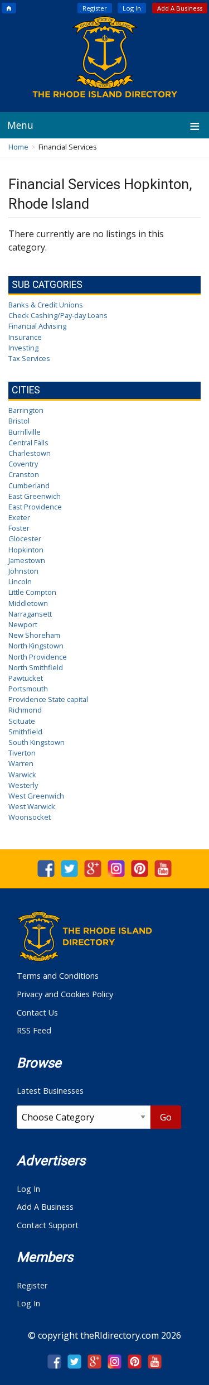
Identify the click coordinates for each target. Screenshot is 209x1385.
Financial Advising (37, 326)
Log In (132, 8)
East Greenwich (34, 496)
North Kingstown (36, 646)
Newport (22, 624)
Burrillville (24, 432)
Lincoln (20, 581)
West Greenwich (36, 796)
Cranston (23, 474)
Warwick (22, 775)
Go (166, 1117)
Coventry (23, 464)
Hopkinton (25, 550)
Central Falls (28, 442)
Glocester (24, 538)
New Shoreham (34, 635)
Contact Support (48, 1225)
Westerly (23, 785)
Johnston (23, 571)
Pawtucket (25, 678)
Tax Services (29, 358)
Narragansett (30, 614)
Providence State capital (48, 699)
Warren (20, 763)
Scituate (21, 721)
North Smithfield (35, 667)
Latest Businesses (50, 1090)
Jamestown (26, 560)
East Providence (35, 507)
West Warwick (31, 806)
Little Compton (32, 592)
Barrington (25, 410)
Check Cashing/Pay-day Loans (58, 315)
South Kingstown (36, 742)
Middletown (28, 603)
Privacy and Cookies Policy (65, 994)
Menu (20, 125)
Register (94, 8)
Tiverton (22, 753)
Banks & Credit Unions (45, 305)
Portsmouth (28, 689)
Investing (23, 348)
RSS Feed (34, 1030)
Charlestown (29, 453)
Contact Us (37, 1012)
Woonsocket (29, 817)
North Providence (37, 657)
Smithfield (25, 732)
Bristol (19, 421)
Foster (19, 528)
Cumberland (29, 485)
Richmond (25, 710)
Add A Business (179, 8)
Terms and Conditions (58, 975)
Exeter (19, 517)
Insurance (25, 337)
